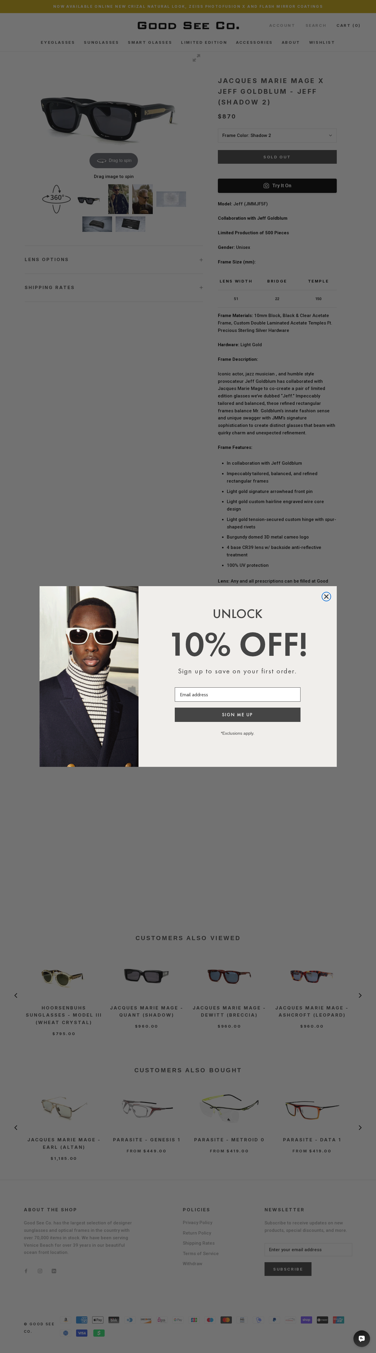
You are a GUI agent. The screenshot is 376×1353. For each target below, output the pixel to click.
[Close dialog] (326, 596)
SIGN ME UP (237, 714)
